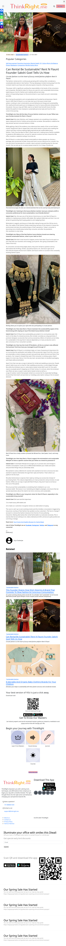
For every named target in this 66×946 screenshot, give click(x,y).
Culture (44, 63)
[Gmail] (1, 20)
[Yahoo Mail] (1, 26)
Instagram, (35, 525)
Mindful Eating (29, 65)
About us (7, 818)
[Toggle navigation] (3, 6)
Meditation (14, 65)
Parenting (20, 63)
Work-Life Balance (52, 63)
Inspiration (27, 63)
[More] (1, 30)
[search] (54, 6)
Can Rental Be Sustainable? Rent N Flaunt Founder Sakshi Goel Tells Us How (32, 637)
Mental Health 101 (36, 63)
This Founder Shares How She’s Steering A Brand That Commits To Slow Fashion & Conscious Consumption (30, 591)
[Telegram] (1, 23)
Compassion (21, 65)
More (36, 65)
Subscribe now (33, 772)
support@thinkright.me (11, 811)
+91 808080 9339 (9, 805)
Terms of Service (9, 823)
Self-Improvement (11, 63)
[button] (60, 6)
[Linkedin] (1, 13)
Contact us (7, 820)
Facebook (28, 525)
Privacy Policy (8, 822)
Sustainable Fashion (22, 54)
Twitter (42, 525)
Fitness (8, 65)
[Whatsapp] (1, 17)
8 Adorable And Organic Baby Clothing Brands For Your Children (31, 682)
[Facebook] (1, 10)
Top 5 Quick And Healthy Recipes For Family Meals (29, 522)
